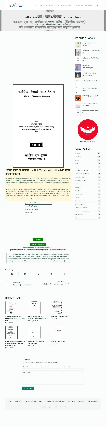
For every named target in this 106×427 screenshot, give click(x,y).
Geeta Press (78, 194)
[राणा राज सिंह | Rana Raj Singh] (61, 307)
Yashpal (77, 197)
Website (68, 367)
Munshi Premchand (80, 177)
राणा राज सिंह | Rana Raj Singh (59, 316)
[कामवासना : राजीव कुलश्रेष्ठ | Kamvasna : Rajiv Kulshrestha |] (78, 105)
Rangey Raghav (79, 204)
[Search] (97, 5)
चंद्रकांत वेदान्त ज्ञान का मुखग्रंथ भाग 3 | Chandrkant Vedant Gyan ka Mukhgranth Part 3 (15, 343)
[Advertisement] (38, 48)
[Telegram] (38, 274)
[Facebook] (12, 274)
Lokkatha (77, 190)
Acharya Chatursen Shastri (82, 173)
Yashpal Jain (78, 218)
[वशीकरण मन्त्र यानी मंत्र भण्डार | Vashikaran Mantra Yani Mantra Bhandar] (78, 113)
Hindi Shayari (71, 401)
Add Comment (27, 372)
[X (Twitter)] (25, 274)
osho (76, 163)
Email (46, 367)
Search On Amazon (38, 245)
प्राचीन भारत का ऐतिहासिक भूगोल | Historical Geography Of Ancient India (15, 318)
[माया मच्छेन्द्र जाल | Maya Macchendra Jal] (78, 75)
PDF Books (88, 5)
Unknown (77, 153)
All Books (43, 5)
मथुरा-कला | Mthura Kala (58, 341)
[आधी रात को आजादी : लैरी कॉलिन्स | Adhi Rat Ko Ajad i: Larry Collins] (78, 60)
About (10, 401)
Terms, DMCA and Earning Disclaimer (55, 401)
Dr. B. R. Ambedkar (80, 184)
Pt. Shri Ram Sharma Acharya (82, 211)
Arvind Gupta (78, 156)
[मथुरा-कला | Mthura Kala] (61, 332)
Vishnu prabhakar (80, 201)
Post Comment (28, 388)
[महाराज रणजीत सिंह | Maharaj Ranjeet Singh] (38, 332)
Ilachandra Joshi (79, 214)
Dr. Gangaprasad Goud (81, 180)
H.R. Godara (15, 180)
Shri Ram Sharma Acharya (82, 170)
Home (36, 5)
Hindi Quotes (81, 401)
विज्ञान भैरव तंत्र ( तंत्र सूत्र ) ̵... (90, 81)
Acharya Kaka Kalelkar (81, 207)
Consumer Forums (93, 401)
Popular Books (78, 5)
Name (25, 367)
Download (38, 240)
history (59, 21)
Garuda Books (66, 5)
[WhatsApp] (51, 274)
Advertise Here (18, 401)
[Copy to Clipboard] (64, 274)
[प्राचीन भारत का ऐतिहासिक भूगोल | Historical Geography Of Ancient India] (15, 307)
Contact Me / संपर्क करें (31, 401)
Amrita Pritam (78, 187)
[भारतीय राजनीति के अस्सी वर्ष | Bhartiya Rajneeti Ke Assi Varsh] (38, 307)
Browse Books (54, 5)
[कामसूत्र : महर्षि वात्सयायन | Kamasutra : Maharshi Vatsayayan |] (78, 45)
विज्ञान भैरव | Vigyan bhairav (90, 96)
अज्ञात (76, 167)
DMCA (40, 401)
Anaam (77, 160)
